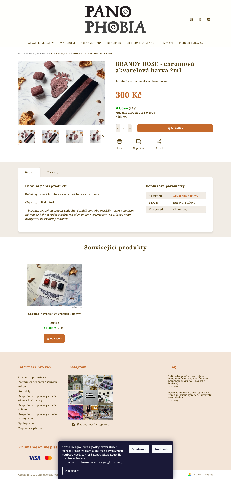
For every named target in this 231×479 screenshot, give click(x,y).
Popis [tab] (29, 172)
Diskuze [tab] (52, 172)
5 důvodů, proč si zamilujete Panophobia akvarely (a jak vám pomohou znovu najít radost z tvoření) (188, 380)
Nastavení (72, 471)
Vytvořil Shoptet (203, 474)
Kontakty (24, 391)
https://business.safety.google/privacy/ (97, 462)
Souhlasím (162, 449)
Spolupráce (26, 423)
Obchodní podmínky (32, 377)
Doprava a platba (30, 428)
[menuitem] (40, 43)
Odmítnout (139, 449)
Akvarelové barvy (186, 196)
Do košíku (177, 128)
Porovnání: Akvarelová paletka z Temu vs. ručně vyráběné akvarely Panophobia (190, 395)
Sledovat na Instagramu (93, 424)
